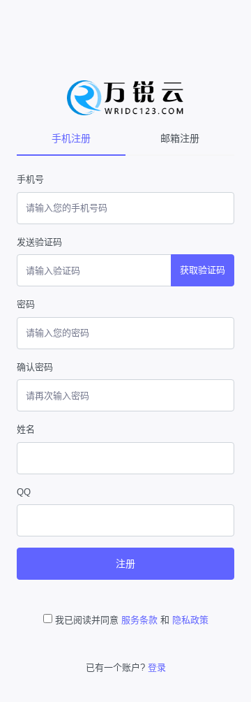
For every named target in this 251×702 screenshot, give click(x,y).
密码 (26, 304)
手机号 (30, 179)
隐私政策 (190, 620)
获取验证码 (202, 270)
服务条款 (139, 620)
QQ (24, 492)
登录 (157, 667)
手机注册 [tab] (71, 138)
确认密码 (35, 367)
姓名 (26, 429)
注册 (125, 563)
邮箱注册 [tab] (179, 138)
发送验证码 (39, 242)
